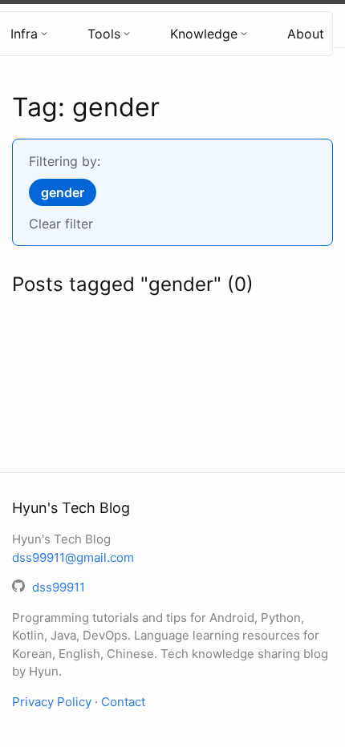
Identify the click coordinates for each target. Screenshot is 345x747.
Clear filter (61, 224)
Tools (103, 34)
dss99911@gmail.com (73, 557)
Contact (123, 701)
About (305, 34)
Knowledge (203, 34)
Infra (24, 34)
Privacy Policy (51, 701)
